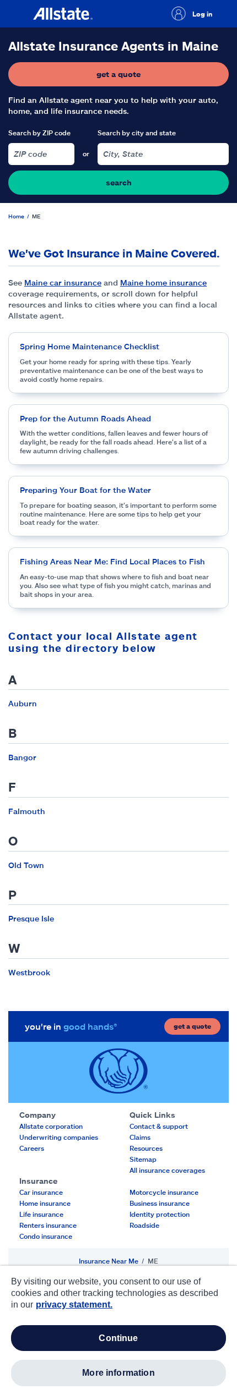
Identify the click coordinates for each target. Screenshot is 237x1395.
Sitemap (143, 1159)
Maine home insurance (163, 282)
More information (118, 1372)
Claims (140, 1137)
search (119, 182)
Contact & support (159, 1126)
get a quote (151, 76)
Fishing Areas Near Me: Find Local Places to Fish (112, 561)
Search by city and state (137, 132)
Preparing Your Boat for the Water (85, 490)
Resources (146, 1148)
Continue (118, 1338)
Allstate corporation (51, 1126)
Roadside (144, 1225)
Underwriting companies (58, 1137)
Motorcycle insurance (164, 1192)
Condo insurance (45, 1236)
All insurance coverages (167, 1170)
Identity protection (160, 1214)
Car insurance (41, 1192)
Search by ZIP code (39, 132)
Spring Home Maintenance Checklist (89, 346)
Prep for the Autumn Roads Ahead (85, 418)
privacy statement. (74, 1304)
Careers (31, 1148)
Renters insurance (48, 1225)
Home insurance (45, 1203)
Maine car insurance (62, 282)
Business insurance (160, 1203)
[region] (118, 1330)
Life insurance (41, 1214)
